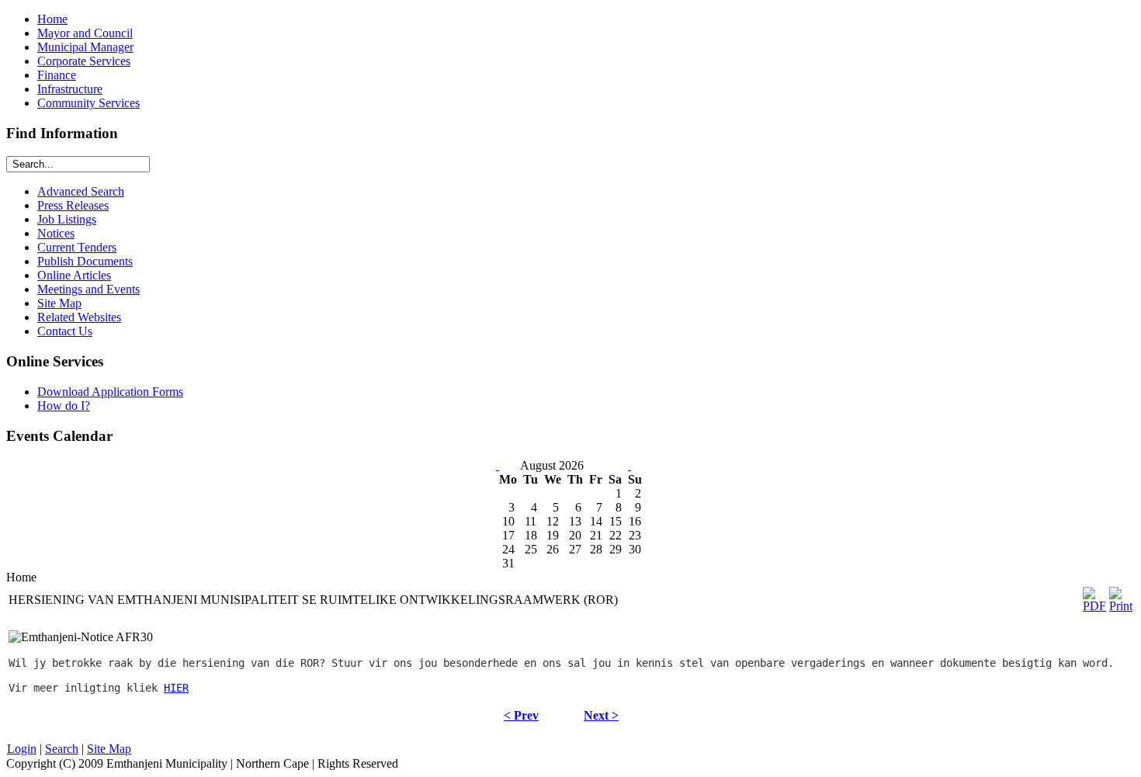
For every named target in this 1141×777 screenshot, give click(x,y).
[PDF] (1094, 605)
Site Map (109, 748)
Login (21, 748)
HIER (176, 688)
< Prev (521, 715)
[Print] (1120, 605)
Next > (601, 715)
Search (61, 748)
